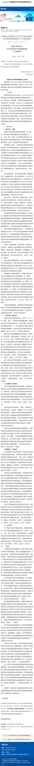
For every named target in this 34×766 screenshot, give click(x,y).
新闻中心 (11, 30)
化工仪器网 (9, 759)
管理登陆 (14, 759)
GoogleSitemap (13, 762)
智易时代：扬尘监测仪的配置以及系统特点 (19, 739)
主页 (7, 30)
